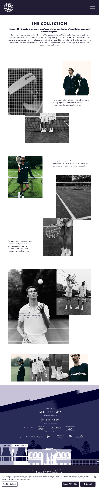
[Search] (72, 7)
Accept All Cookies (70, 484)
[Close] (95, 477)
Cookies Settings (9, 484)
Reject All (88, 484)
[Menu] (92, 8)
